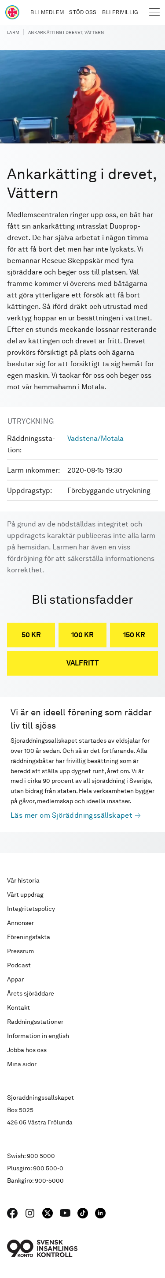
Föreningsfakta (28, 936)
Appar (15, 979)
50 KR (31, 635)
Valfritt (82, 663)
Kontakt (18, 1007)
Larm (13, 32)
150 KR (134, 635)
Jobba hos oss (27, 1049)
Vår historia (23, 880)
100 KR (82, 635)
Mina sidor (22, 1064)
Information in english (38, 1035)
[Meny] (154, 12)
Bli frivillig (120, 12)
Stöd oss (83, 12)
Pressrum (20, 951)
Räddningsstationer (35, 1021)
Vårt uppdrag (25, 894)
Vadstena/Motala (95, 438)
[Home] (12, 12)
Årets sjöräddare (30, 993)
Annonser (20, 922)
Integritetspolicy (31, 908)
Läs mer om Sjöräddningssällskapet (71, 815)
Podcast (19, 965)
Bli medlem (47, 12)
